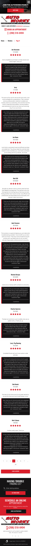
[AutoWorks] (15, 20)
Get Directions (15, 493)
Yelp (18, 536)
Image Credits (12, 541)
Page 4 (18, 41)
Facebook (12, 536)
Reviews (10, 41)
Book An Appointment (16, 30)
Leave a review (15, 471)
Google (15, 536)
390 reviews (26, 26)
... (27, 461)
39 (15, 464)
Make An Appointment (16, 511)
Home (2, 41)
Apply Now (15, 10)
